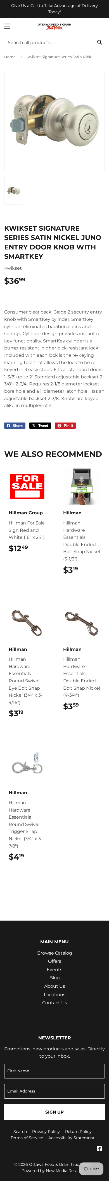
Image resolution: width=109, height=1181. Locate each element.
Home (10, 56)
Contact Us (54, 1002)
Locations (54, 994)
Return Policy (78, 1131)
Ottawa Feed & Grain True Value (60, 1164)
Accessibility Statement (71, 1137)
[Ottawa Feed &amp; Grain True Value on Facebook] (99, 1149)
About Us (54, 986)
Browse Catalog (54, 953)
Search (20, 1131)
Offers (54, 961)
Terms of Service (27, 1137)
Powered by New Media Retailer (53, 1170)
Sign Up (54, 1112)
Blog (54, 977)
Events (54, 969)
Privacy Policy (46, 1131)
